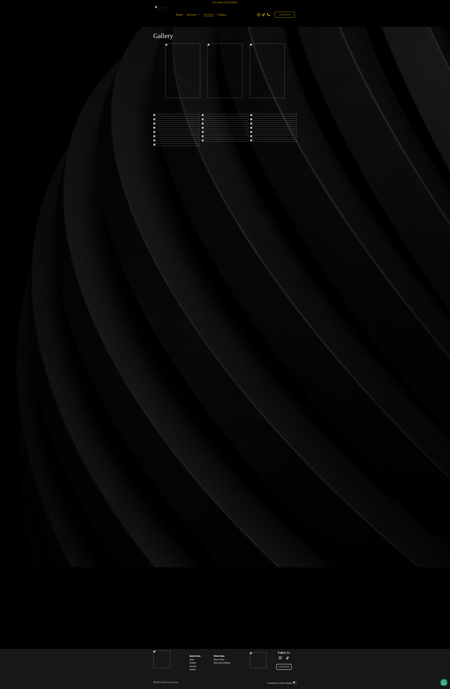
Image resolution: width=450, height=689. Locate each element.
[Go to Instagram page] (259, 14)
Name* (162, 583)
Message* (163, 616)
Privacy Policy (219, 659)
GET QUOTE (284, 15)
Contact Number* (167, 594)
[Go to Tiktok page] (264, 14)
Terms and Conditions (222, 663)
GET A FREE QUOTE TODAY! (225, 2)
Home (179, 14)
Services (191, 14)
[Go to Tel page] (268, 14)
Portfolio (209, 14)
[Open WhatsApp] (444, 682)
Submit (199, 635)
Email (161, 605)
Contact (222, 14)
